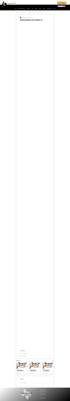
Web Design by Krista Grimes (38, 400)
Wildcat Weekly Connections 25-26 (20, 370)
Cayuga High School (22, 350)
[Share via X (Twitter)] (22, 353)
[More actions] (49, 17)
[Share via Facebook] (20, 353)
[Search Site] (63, 6)
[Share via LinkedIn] (24, 353)
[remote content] (35, 185)
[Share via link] (26, 353)
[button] (62, 2)
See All (53, 360)
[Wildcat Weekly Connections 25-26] (22, 365)
